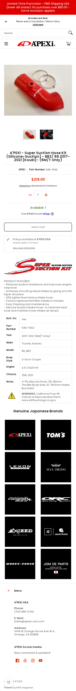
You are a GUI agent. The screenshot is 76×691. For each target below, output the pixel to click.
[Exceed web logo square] (20, 532)
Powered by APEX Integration (18, 687)
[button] (68, 43)
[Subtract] (30, 194)
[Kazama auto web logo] (20, 499)
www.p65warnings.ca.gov (39, 400)
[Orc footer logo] (56, 499)
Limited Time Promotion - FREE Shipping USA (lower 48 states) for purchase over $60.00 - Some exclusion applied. (38, 7)
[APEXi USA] (36, 43)
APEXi (22, 169)
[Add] (46, 194)
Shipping (24, 185)
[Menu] (6, 43)
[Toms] (56, 435)
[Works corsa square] (20, 564)
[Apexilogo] (20, 435)
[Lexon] (20, 467)
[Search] (70, 33)
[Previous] (6, 90)
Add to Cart (38, 227)
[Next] (69, 90)
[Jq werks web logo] (56, 532)
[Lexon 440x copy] (56, 467)
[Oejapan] (56, 564)
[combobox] (34, 33)
